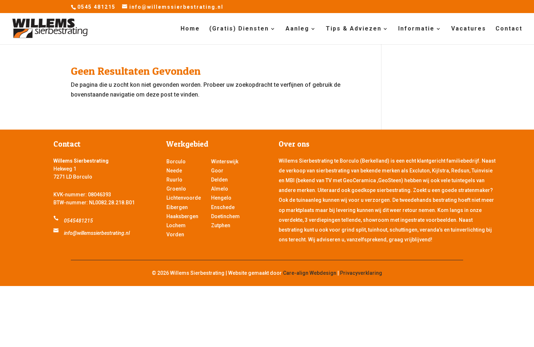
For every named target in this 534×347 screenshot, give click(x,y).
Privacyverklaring (361, 273)
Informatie (416, 29)
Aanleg (297, 29)
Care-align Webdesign (309, 273)
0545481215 (78, 221)
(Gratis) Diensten (239, 29)
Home (190, 29)
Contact (508, 29)
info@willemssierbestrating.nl (97, 233)
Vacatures (468, 29)
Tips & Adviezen (353, 29)
